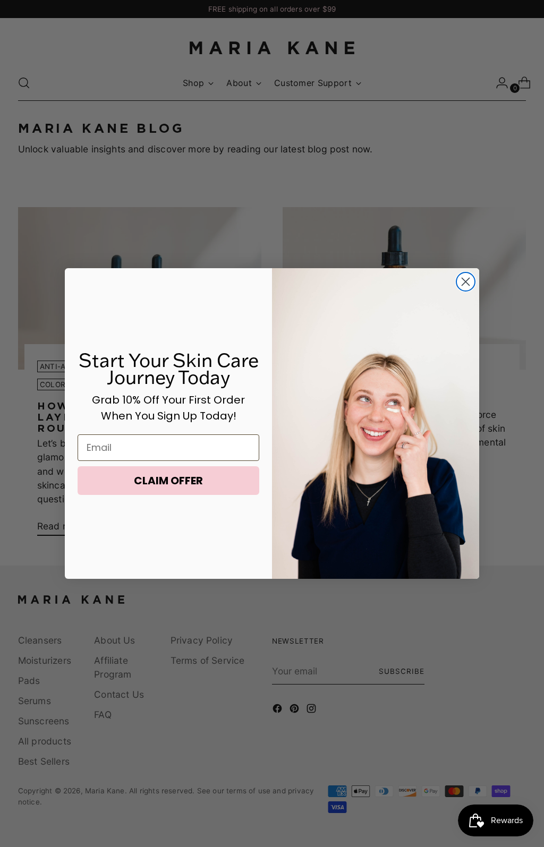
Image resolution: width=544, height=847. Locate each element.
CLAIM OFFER (168, 480)
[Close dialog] (465, 281)
